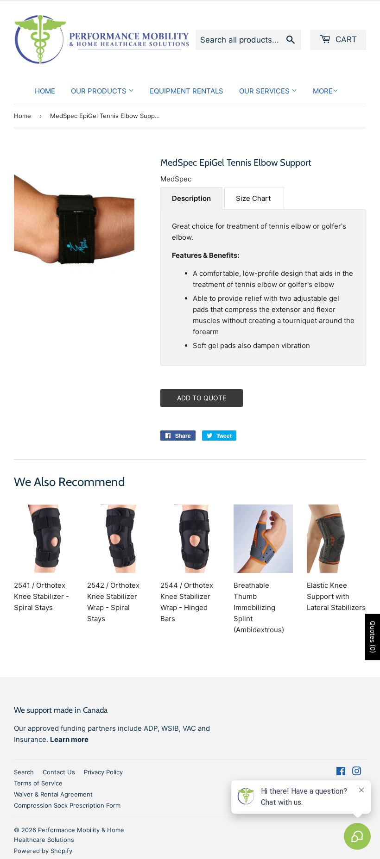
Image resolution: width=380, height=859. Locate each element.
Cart (345, 39)
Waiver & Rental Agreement (53, 794)
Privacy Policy (103, 772)
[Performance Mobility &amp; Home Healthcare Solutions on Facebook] (341, 772)
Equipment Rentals (186, 91)
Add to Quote (201, 398)
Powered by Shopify (43, 850)
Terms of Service (38, 783)
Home (45, 91)
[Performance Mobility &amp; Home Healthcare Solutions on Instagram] (356, 772)
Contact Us (59, 772)
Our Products (99, 91)
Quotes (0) (373, 637)
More (323, 91)
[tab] (191, 198)
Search (24, 772)
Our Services (265, 91)
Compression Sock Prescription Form (67, 805)
